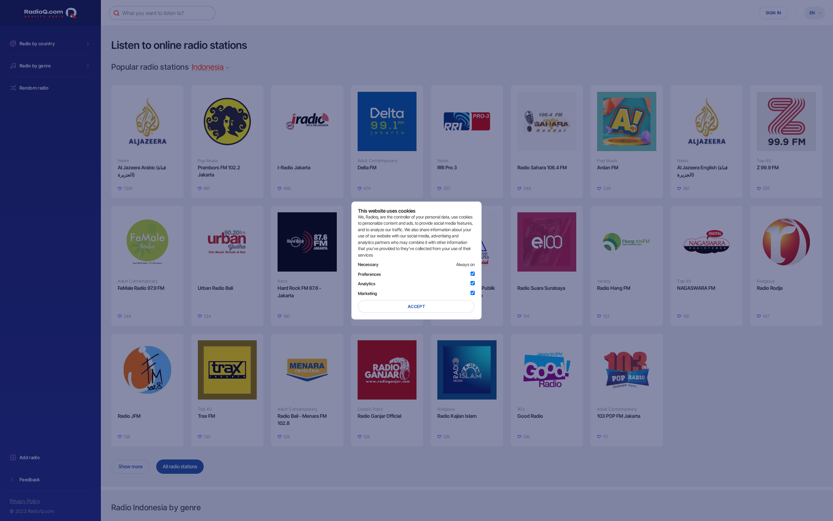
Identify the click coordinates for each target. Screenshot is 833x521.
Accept (416, 306)
